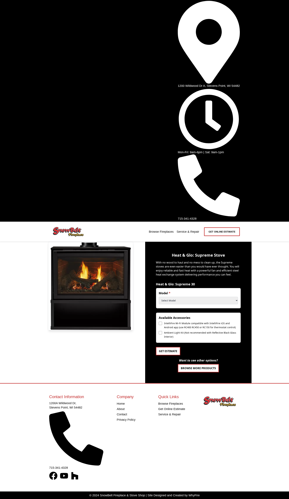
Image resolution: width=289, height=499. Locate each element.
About (121, 409)
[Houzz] (75, 476)
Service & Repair (188, 231)
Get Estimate (168, 351)
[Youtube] (64, 476)
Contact (122, 414)
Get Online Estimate (171, 409)
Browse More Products (198, 368)
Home (121, 403)
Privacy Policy (126, 419)
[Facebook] (53, 476)
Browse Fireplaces (161, 231)
